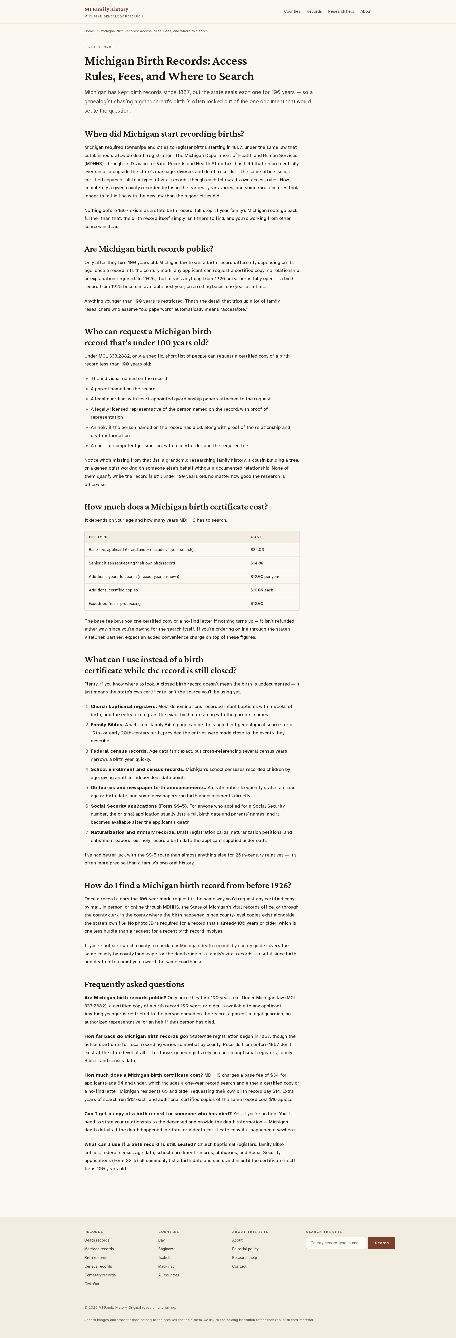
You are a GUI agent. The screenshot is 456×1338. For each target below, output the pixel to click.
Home (89, 31)
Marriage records (99, 1249)
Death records (97, 1240)
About (366, 11)
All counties (168, 1275)
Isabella (165, 1257)
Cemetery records (100, 1275)
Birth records (95, 1257)
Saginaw (165, 1249)
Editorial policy (245, 1249)
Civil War (91, 1283)
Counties (292, 11)
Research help (341, 11)
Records (314, 11)
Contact (239, 1266)
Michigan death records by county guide (222, 945)
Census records (98, 1266)
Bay (161, 1240)
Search (382, 1242)
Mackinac (166, 1266)
